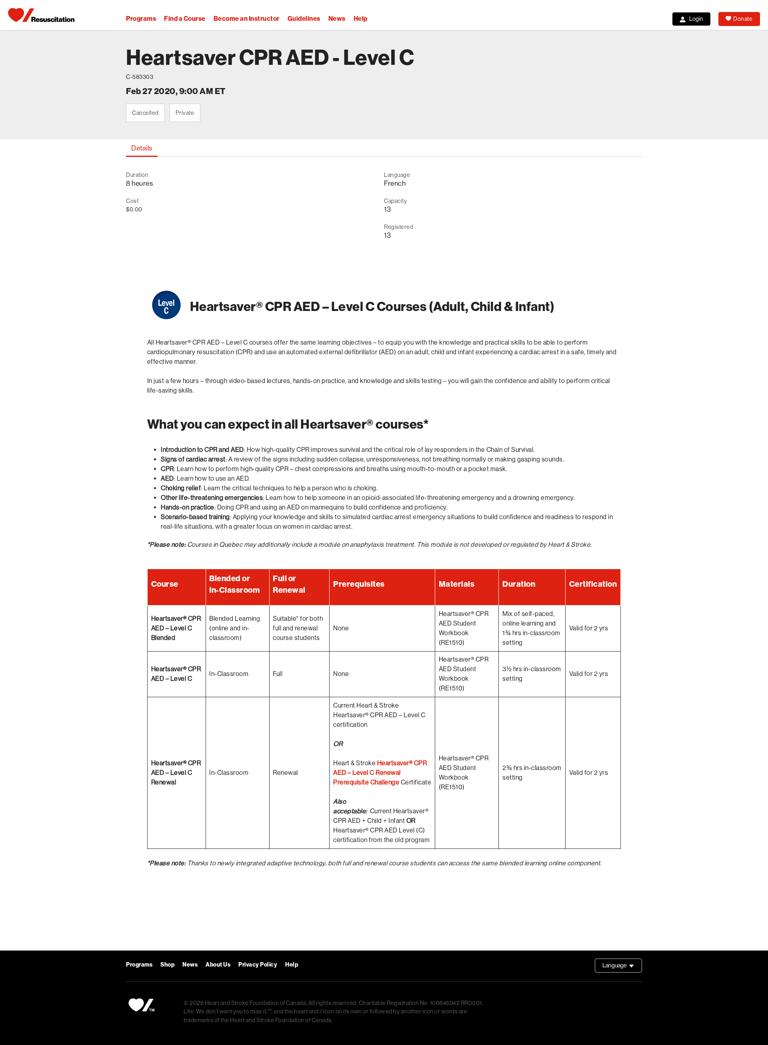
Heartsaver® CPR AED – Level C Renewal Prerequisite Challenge (380, 772)
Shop (167, 964)
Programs (141, 18)
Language (622, 967)
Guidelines (304, 18)
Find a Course (185, 18)
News (337, 18)
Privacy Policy (257, 964)
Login (696, 19)
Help (361, 18)
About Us (218, 964)
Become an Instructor (247, 18)
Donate (742, 19)
